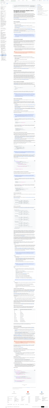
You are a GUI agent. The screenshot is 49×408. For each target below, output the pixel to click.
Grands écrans (22, 397)
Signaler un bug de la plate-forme (45, 397)
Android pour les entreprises (9, 398)
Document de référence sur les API (38, 399)
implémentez (32, 154)
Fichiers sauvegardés (17, 100)
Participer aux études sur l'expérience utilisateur (45, 400)
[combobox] (34, 0)
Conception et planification (13, 0)
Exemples (4, 3)
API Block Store (28, 252)
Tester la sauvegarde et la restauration (25, 68)
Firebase (18, 404)
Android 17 (29, 397)
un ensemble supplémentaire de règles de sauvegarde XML (22, 115)
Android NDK (36, 401)
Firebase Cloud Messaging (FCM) (20, 258)
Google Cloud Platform (22, 404)
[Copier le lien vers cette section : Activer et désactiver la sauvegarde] (24, 81)
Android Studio (44, 0)
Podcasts (8, 402)
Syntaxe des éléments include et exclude (17, 293)
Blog (7, 401)
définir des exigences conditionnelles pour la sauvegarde (25, 248)
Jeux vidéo (15, 397)
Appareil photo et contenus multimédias (16, 400)
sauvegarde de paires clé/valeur (25, 154)
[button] (3, 12)
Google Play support (43, 399)
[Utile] (34, 8)
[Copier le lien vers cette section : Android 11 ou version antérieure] (21, 196)
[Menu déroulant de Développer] (20, 0)
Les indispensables (7, 0)
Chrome (16, 404)
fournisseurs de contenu (26, 338)
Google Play (23, 0)
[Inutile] (24, 385)
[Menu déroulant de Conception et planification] (16, 0)
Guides (7, 3)
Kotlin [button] (14, 369)
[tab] (15, 159)
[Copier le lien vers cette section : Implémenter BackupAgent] (22, 326)
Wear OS (22, 398)
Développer (19, 0)
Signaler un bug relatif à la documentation (44, 398)
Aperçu (1, 3)
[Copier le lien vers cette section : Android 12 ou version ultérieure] (21, 206)
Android (8, 397)
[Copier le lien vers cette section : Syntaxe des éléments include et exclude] (22, 240)
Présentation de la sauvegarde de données (23, 19)
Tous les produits (26, 404)
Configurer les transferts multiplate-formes (19, 109)
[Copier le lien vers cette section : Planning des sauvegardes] (21, 55)
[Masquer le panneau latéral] (6, 407)
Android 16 (29, 398)
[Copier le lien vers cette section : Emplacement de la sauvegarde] (23, 39)
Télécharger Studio (36, 400)
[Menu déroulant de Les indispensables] (9, 0)
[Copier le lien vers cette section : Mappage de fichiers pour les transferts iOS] (23, 305)
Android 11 (29, 402)
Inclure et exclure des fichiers (18, 32)
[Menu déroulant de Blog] (28, 0)
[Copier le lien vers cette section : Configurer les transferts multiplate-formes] (24, 288)
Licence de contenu (28, 387)
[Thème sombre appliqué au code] (34, 121)
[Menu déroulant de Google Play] (24, 0)
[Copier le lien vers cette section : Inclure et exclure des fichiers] (22, 98)
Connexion (47, 0)
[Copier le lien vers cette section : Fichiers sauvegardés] (20, 21)
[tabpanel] (24, 165)
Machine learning (15, 398)
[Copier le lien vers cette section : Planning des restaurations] (21, 70)
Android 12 (29, 401)
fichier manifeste (30, 339)
